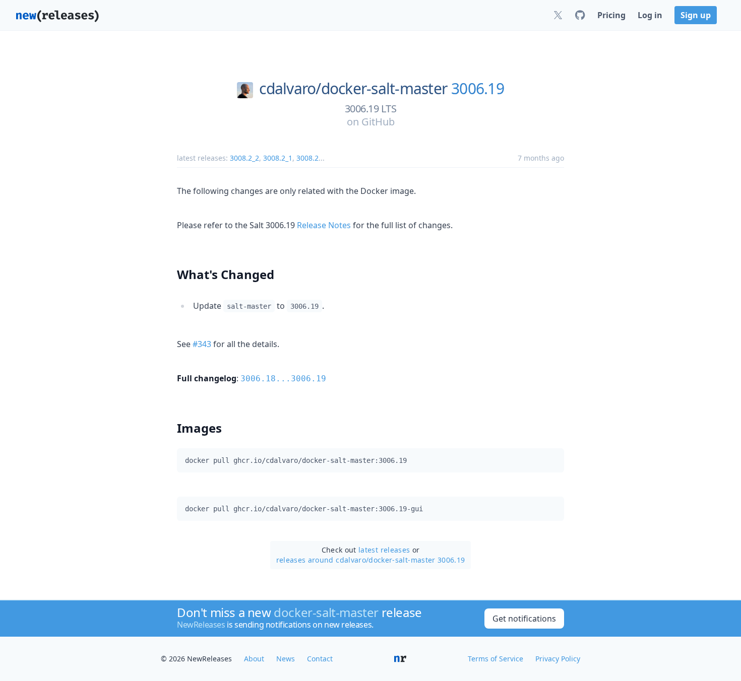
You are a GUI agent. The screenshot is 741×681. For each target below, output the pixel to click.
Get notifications (524, 618)
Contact (320, 658)
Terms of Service (495, 658)
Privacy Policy (557, 658)
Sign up (696, 15)
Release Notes (324, 225)
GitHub (378, 121)
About (254, 658)
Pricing (611, 15)
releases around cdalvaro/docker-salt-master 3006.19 (370, 560)
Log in (650, 15)
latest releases (384, 550)
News (285, 658)
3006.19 (477, 88)
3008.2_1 (277, 158)
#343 (202, 344)
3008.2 (307, 158)
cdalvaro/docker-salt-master (353, 88)
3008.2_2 (244, 158)
